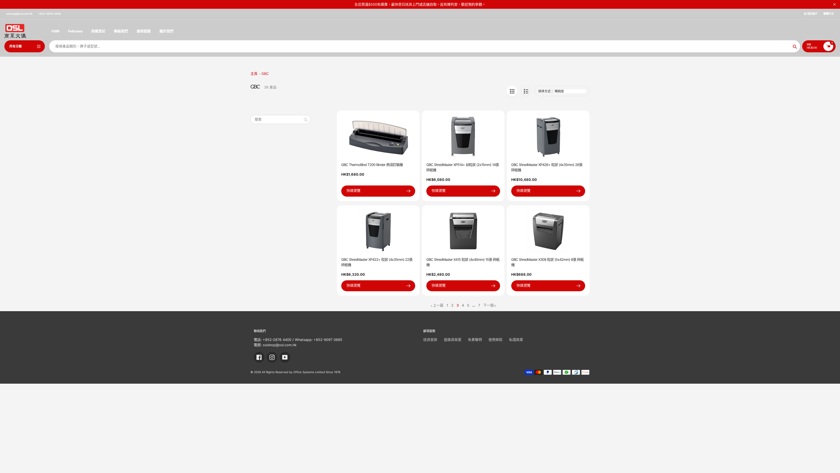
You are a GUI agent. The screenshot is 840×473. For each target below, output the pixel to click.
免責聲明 (475, 339)
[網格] (512, 91)
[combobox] (280, 119)
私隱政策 (516, 339)
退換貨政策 (452, 339)
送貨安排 (430, 339)
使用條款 (495, 339)
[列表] (526, 91)
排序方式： (546, 91)
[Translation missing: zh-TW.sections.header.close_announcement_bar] (834, 4)
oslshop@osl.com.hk (19, 13)
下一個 (488, 305)
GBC (265, 73)
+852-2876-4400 (49, 13)
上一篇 (438, 305)
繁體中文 (828, 13)
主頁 (253, 73)
